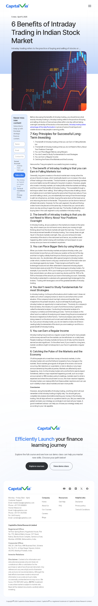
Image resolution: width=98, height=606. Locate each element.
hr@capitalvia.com (20, 510)
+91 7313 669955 (20, 505)
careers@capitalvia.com (22, 518)
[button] (89, 6)
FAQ (60, 506)
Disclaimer (79, 502)
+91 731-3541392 (20, 513)
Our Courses (46, 510)
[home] (17, 6)
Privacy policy (80, 506)
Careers (45, 513)
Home (44, 502)
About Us (45, 506)
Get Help (62, 502)
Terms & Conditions (82, 510)
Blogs (44, 517)
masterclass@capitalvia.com (23, 503)
